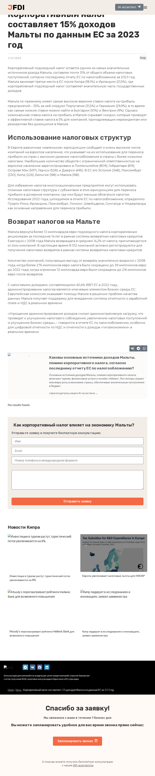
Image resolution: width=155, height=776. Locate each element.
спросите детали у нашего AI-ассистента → (73, 393)
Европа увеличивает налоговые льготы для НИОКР (113, 575)
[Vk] (32, 667)
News (18, 689)
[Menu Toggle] (145, 7)
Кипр (143, 57)
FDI (18, 7)
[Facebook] (40, 667)
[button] (132, 348)
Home (11, 689)
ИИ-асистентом (83, 765)
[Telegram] (25, 667)
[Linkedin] (47, 667)
